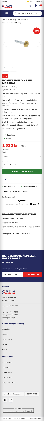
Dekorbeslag (12, 20)
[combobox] (27, 13)
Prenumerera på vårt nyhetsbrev (14, 269)
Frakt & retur (7, 377)
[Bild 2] (13, 68)
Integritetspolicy (8, 382)
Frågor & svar (7, 372)
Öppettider (6, 329)
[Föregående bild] (6, 44)
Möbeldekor (22, 20)
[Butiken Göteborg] (24, 6)
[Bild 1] (5, 68)
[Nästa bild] (38, 44)
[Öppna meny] (6, 13)
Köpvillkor (6, 367)
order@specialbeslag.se (13, 394)
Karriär (4, 349)
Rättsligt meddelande (19, 419)
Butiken (5, 334)
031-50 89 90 (7, 262)
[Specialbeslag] (6, 6)
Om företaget (7, 339)
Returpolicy (7, 419)
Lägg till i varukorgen (22, 172)
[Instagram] (10, 400)
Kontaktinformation (35, 419)
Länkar (4, 344)
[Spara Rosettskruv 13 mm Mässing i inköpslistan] (5, 179)
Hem (3, 20)
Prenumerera (32, 274)
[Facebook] (4, 400)
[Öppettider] (29, 6)
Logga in (4, 1)
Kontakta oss (7, 362)
